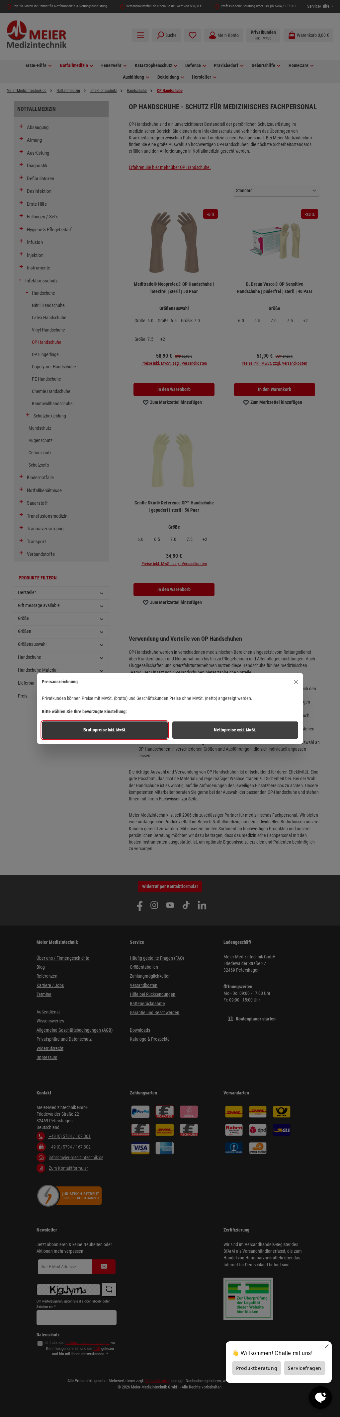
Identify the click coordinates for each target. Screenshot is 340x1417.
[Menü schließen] (295, 681)
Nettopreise (235, 729)
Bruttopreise (105, 729)
